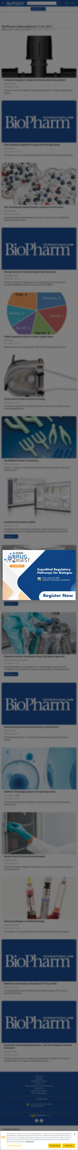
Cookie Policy (29, 1141)
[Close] (75, 1134)
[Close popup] (73, 552)
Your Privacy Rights (14, 1146)
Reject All (69, 1146)
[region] (39, 1140)
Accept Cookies (55, 1146)
